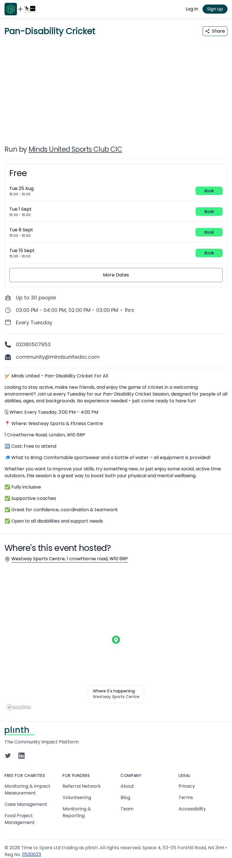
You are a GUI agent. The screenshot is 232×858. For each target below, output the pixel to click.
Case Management (26, 804)
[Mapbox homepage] (18, 707)
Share (218, 31)
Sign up (215, 9)
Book (209, 191)
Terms (186, 797)
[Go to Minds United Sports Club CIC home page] (30, 9)
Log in (192, 9)
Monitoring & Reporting (77, 812)
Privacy (187, 786)
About (127, 786)
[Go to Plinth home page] (11, 9)
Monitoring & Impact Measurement (27, 789)
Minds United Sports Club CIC (75, 149)
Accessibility (192, 809)
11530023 (31, 854)
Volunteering (77, 797)
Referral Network (82, 786)
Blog (125, 797)
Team (127, 809)
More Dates (116, 275)
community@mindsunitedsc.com (58, 356)
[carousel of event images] (116, 87)
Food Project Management (20, 819)
